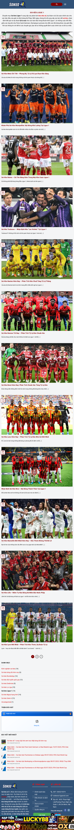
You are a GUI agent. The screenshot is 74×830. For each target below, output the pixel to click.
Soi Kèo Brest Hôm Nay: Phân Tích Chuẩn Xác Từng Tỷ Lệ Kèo (24, 385)
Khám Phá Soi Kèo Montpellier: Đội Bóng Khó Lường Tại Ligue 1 (25, 125)
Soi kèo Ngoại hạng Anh (9, 695)
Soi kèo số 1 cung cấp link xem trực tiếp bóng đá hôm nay (27, 741)
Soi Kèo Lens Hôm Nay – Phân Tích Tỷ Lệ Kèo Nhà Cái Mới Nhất (25, 437)
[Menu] (65, 4)
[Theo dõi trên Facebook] (65, 810)
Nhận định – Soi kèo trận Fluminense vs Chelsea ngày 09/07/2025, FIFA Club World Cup (37, 755)
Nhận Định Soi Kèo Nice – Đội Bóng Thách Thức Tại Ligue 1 (23, 489)
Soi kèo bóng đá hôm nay (10, 672)
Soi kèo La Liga (6, 687)
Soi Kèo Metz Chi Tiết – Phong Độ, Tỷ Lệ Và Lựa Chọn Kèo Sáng (25, 74)
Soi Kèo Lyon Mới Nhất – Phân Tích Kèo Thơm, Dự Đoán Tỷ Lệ (24, 645)
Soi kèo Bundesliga (7, 676)
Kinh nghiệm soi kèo (8, 669)
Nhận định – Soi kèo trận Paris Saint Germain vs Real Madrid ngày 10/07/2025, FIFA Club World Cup (37, 748)
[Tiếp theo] (41, 656)
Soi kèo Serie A (6, 698)
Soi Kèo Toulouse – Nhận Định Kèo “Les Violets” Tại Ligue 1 (24, 229)
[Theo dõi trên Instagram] (68, 810)
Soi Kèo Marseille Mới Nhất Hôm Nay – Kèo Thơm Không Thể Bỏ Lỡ (26, 541)
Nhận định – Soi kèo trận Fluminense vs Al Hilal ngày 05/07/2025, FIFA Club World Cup (37, 768)
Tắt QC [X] (57, 815)
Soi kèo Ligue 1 (6, 691)
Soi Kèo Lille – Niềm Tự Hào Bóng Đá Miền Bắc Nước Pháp (23, 593)
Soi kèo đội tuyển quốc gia (10, 680)
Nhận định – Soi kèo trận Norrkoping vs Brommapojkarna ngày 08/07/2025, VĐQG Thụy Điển (39, 761)
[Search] (56, 4)
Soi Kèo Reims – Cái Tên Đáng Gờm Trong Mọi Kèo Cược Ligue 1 (25, 177)
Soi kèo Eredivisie (7, 683)
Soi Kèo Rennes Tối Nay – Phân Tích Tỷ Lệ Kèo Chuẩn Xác (23, 333)
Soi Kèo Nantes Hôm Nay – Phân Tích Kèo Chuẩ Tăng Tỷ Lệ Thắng (26, 281)
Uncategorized (6, 702)
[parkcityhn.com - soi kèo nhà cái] (17, 4)
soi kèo (3, 797)
